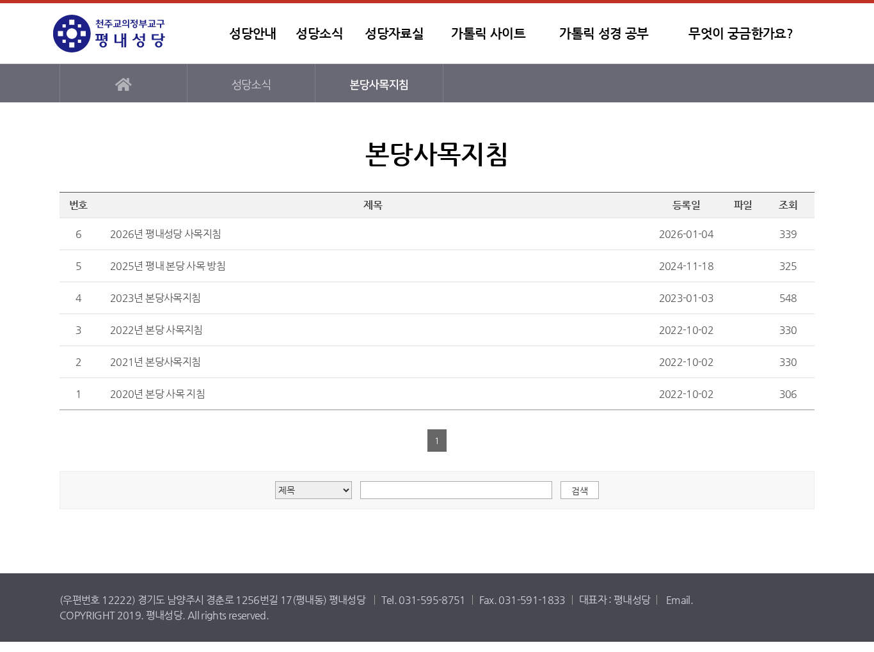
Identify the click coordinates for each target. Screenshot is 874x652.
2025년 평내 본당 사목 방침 (167, 266)
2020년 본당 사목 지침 (157, 394)
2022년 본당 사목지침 (156, 330)
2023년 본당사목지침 (155, 298)
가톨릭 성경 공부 (603, 33)
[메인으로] (123, 83)
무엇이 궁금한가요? (740, 33)
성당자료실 (394, 33)
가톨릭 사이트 (488, 33)
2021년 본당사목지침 (155, 362)
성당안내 (252, 33)
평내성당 (133, 33)
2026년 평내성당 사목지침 (165, 234)
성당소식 (319, 33)
